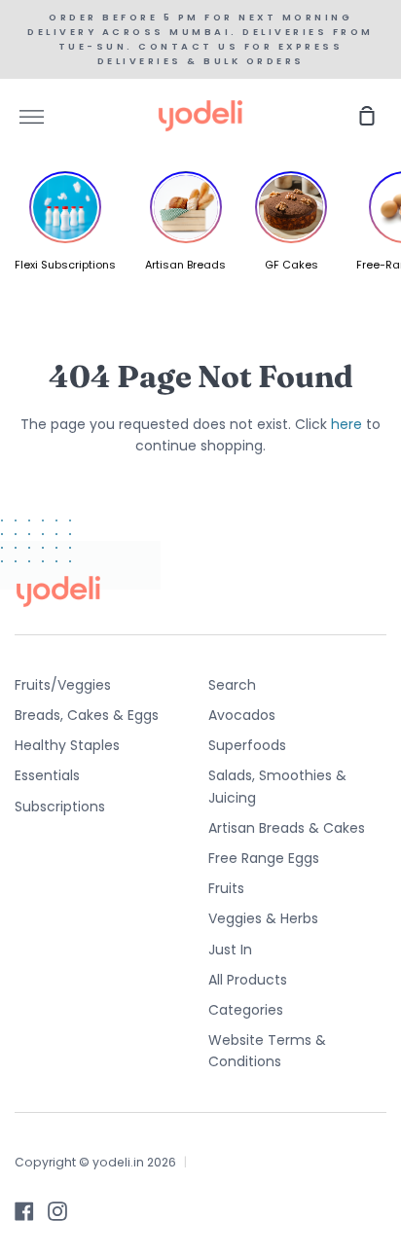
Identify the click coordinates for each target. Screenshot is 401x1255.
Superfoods (247, 745)
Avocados (241, 715)
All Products (247, 979)
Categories (245, 1010)
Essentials (47, 775)
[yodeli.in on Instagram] (57, 1211)
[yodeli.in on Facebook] (24, 1211)
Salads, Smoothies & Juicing (277, 786)
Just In (230, 949)
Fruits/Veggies (63, 685)
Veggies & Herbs (263, 918)
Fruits (226, 888)
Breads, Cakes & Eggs (87, 715)
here (346, 424)
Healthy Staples (67, 745)
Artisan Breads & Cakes (286, 828)
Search (232, 685)
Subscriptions (60, 806)
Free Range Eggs (263, 858)
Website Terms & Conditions (267, 1050)
